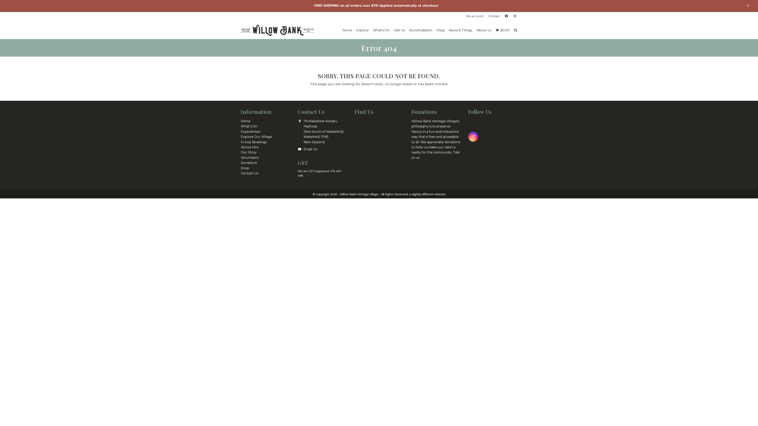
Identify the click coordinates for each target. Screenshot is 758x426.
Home (245, 121)
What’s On (249, 126)
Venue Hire (250, 147)
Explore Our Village (256, 137)
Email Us (310, 149)
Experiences (250, 132)
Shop (245, 168)
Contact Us (249, 173)
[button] (503, 30)
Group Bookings (254, 142)
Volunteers (249, 158)
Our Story (249, 152)
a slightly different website (427, 194)
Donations (249, 163)
